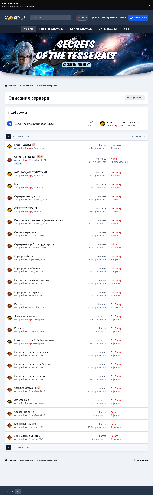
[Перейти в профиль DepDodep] (102, 123)
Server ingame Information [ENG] (34, 123)
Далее (20, 137)
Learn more (6, 5)
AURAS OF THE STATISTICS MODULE (124, 122)
